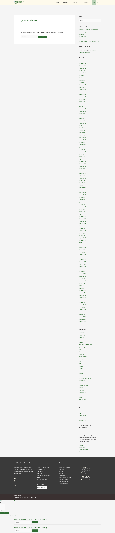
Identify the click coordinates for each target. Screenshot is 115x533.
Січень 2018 (82, 235)
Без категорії (82, 335)
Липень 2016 (82, 271)
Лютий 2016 (82, 283)
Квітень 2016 (82, 278)
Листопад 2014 (82, 319)
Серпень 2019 (82, 195)
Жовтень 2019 (82, 190)
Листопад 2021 (82, 132)
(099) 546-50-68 (86, 469)
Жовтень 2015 (82, 293)
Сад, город (81, 390)
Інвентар (81, 366)
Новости (81, 451)
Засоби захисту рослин (64, 467)
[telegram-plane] (15, 483)
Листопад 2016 (82, 261)
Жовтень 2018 (82, 218)
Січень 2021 (82, 156)
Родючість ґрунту (83, 385)
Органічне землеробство (85, 378)
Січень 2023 (82, 101)
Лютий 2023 (82, 99)
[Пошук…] (23, 522)
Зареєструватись (83, 410)
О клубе (81, 445)
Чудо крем (81, 39)
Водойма (81, 342)
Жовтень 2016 (82, 264)
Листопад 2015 (82, 290)
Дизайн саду (82, 347)
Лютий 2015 (82, 312)
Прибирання (82, 380)
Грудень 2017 (82, 238)
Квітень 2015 (82, 307)
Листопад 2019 (82, 187)
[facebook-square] (15, 478)
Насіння (61, 471)
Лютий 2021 (82, 154)
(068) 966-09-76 (86, 471)
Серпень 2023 (82, 89)
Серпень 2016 (82, 269)
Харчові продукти (63, 481)
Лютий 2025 (82, 70)
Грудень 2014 (82, 316)
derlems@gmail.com (87, 479)
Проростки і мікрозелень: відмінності (88, 29)
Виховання (81, 340)
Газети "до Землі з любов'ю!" (86, 344)
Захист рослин (82, 359)
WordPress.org (82, 420)
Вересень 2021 (82, 137)
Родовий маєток (83, 383)
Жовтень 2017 (82, 242)
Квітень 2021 (82, 149)
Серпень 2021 (82, 140)
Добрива (61, 473)
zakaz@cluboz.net (87, 473)
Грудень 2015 (82, 288)
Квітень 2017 (82, 252)
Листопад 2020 (82, 161)
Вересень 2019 (82, 192)
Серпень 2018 (82, 223)
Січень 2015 (82, 314)
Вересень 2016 (82, 266)
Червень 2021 (82, 144)
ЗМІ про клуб (82, 363)
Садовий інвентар (63, 475)
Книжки (81, 371)
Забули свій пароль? (5, 515)
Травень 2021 (82, 147)
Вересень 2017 (82, 245)
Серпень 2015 (82, 297)
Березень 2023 (82, 96)
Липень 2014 (82, 324)
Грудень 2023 (82, 82)
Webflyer (21, 497)
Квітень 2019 (82, 204)
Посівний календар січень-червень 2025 (89, 41)
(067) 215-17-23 (86, 477)
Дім (80, 349)
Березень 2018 (82, 230)
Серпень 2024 (82, 73)
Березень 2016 (82, 281)
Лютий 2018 (82, 233)
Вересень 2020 (82, 166)
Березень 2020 (82, 178)
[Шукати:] (29, 36)
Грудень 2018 (82, 214)
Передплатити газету (42, 479)
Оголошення (82, 375)
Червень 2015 (82, 302)
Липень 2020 (82, 168)
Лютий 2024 (82, 77)
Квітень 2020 (82, 175)
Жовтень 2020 (82, 163)
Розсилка (81, 387)
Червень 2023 (82, 92)
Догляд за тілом (83, 351)
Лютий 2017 (82, 257)
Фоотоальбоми (82, 399)
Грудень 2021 (82, 130)
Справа (80, 395)
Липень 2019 (82, 197)
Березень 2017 (82, 254)
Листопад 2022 (82, 104)
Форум (38, 477)
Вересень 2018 (82, 221)
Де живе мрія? (82, 36)
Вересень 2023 (82, 87)
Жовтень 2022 (82, 106)
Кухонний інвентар (63, 483)
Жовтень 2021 (82, 135)
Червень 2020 (82, 171)
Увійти (80, 413)
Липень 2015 (82, 300)
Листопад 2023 (82, 85)
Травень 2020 (82, 173)
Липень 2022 (82, 113)
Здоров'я (81, 361)
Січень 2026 (82, 61)
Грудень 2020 (82, 159)
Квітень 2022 (82, 120)
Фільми (80, 397)
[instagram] (15, 481)
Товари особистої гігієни (65, 477)
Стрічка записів (83, 415)
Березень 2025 (82, 68)
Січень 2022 (82, 128)
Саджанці (61, 469)
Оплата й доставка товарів (43, 475)
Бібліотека (81, 337)
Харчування (82, 402)
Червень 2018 (82, 228)
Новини (81, 373)
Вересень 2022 (82, 108)
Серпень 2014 (82, 321)
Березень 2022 (82, 123)
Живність (81, 354)
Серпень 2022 (82, 111)
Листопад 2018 (82, 216)
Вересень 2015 (82, 295)
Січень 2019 (82, 211)
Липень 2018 (82, 226)
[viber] (15, 486)
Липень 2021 (82, 142)
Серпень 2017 (82, 247)
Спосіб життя (82, 392)
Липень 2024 (82, 75)
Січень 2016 (82, 285)
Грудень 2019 (82, 185)
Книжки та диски (63, 479)
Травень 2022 (82, 118)
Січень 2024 (82, 80)
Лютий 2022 (82, 125)
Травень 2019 (82, 202)
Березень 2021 (82, 151)
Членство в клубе (83, 449)
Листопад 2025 (82, 63)
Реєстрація (13, 515)
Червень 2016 (82, 273)
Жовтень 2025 (82, 65)
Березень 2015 (82, 309)
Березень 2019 (82, 206)
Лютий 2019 (82, 209)
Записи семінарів (83, 356)
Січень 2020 (82, 183)
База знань (81, 332)
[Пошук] (35, 522)
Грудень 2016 (82, 259)
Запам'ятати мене (5, 510)
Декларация (82, 447)
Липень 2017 (82, 249)
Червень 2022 (82, 116)
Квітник (81, 368)
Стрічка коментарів (84, 418)
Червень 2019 (82, 199)
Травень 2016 (82, 276)
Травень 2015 (82, 304)
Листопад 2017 (82, 240)
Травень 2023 (82, 94)
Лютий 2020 (82, 180)
